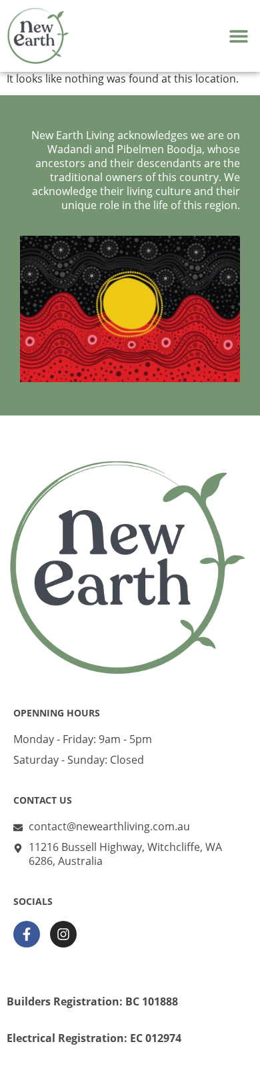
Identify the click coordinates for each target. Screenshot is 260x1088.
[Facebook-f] (26, 934)
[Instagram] (63, 934)
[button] (238, 36)
